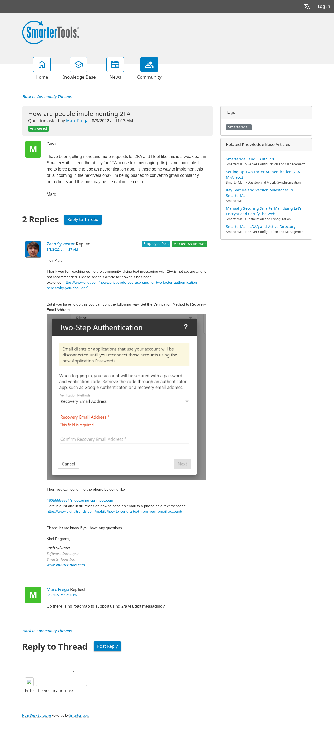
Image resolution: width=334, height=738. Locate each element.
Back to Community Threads (47, 96)
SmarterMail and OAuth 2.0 (250, 159)
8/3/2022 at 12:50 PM (62, 595)
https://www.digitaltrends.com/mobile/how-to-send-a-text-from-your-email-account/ (114, 511)
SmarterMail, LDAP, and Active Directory (260, 227)
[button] (307, 6)
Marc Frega (77, 120)
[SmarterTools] (50, 32)
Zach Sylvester (61, 244)
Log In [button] (324, 6)
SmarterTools (79, 715)
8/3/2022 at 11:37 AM (62, 249)
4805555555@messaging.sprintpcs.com (80, 500)
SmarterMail (239, 127)
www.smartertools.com (66, 565)
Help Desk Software (36, 715)
